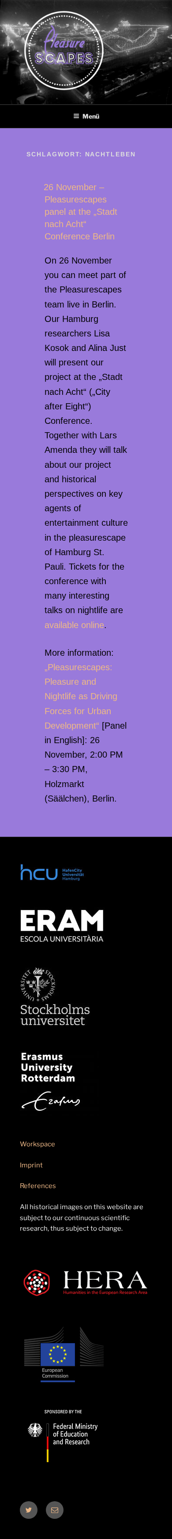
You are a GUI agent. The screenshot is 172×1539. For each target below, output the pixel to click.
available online (74, 625)
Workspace (37, 1144)
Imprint (31, 1165)
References (38, 1186)
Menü (90, 116)
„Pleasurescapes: (78, 667)
